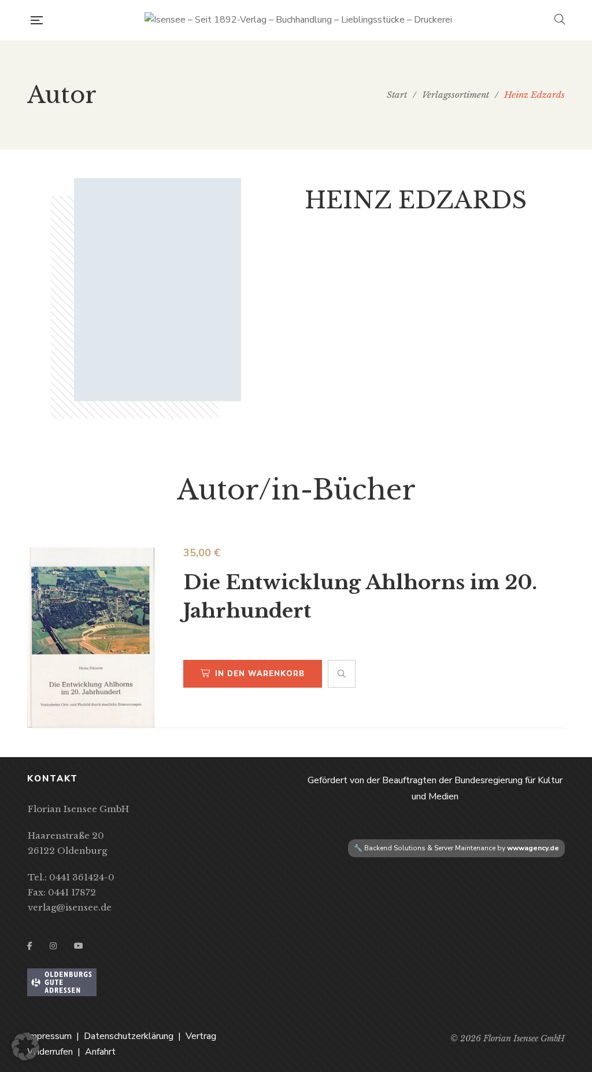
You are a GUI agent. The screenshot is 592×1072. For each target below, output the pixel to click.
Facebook (29, 946)
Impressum (49, 1036)
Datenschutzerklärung (128, 1036)
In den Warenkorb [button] (260, 674)
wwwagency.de (533, 848)
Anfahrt (100, 1051)
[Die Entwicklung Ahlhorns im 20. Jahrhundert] (90, 638)
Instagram (53, 946)
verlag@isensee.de (70, 907)
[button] (25, 1046)
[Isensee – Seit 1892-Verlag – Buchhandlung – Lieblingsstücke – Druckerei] (298, 20)
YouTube (78, 946)
